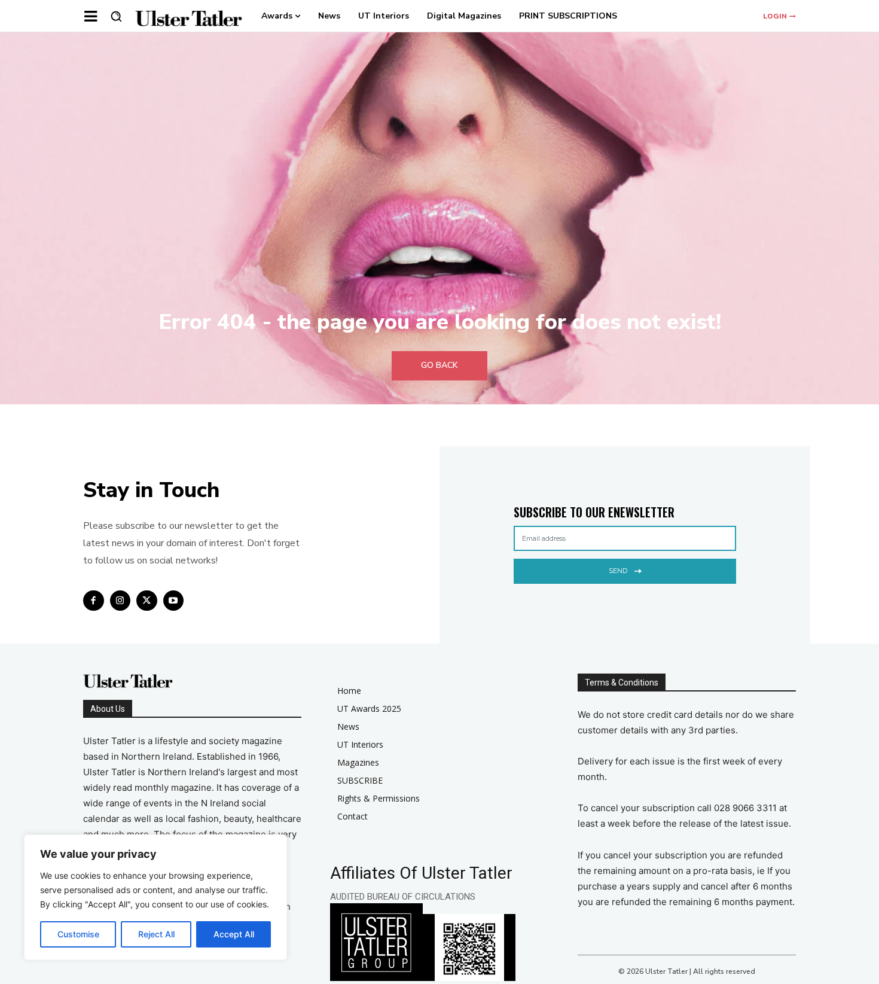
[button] (116, 16)
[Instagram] (120, 600)
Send (618, 570)
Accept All (233, 934)
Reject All (156, 934)
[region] (155, 897)
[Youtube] (173, 600)
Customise (78, 934)
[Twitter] (146, 600)
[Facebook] (93, 600)
